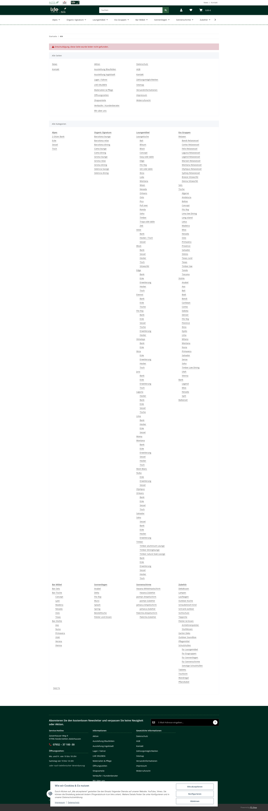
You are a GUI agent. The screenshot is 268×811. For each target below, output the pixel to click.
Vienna (185, 375)
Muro (96, 600)
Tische (143, 306)
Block (142, 148)
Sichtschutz (184, 613)
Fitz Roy (143, 165)
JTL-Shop (253, 807)
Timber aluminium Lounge (152, 545)
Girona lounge (100, 156)
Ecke (54, 140)
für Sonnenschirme (191, 661)
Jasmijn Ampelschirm (146, 596)
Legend (185, 383)
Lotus (184, 221)
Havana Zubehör (147, 592)
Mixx (184, 229)
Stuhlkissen (187, 629)
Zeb (141, 225)
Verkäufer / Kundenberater (106, 105)
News (206, 2)
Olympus (140, 489)
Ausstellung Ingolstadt (104, 74)
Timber (143, 217)
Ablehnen (194, 801)
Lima (138, 416)
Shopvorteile (100, 100)
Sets (180, 185)
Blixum (143, 144)
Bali (141, 140)
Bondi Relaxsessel (190, 140)
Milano (185, 339)
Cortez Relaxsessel (190, 144)
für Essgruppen (189, 653)
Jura (138, 371)
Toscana (186, 274)
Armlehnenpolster (190, 625)
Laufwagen (184, 596)
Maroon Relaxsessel (191, 160)
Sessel (55, 144)
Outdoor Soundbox (187, 637)
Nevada (143, 189)
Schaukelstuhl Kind (188, 604)
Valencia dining (101, 173)
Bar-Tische (57, 592)
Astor (138, 229)
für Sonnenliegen (190, 657)
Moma (139, 436)
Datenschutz (73, 802)
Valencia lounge (101, 169)
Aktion (97, 64)
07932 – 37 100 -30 (64, 744)
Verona (58, 641)
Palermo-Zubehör (148, 617)
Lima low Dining (189, 213)
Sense (184, 359)
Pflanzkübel (184, 681)
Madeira (186, 225)
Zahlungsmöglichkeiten (147, 79)
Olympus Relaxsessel (192, 169)
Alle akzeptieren (195, 786)
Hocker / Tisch (146, 237)
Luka (142, 177)
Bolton (185, 201)
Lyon (57, 600)
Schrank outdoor (186, 609)
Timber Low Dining (190, 367)
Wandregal (184, 677)
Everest (139, 294)
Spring (97, 609)
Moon (142, 185)
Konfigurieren (194, 794)
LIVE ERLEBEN (100, 84)
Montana (144, 181)
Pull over (144, 205)
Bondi (184, 298)
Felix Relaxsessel (189, 148)
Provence (186, 246)
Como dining (100, 152)
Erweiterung (145, 282)
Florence (186, 323)
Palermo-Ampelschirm (146, 613)
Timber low (187, 266)
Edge (142, 160)
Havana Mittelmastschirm (148, 588)
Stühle (182, 278)
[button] (181, 10)
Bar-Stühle (57, 621)
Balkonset (183, 400)
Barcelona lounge (102, 136)
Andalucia (186, 197)
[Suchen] (165, 10)
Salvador (140, 513)
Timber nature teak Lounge (152, 554)
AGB (138, 69)
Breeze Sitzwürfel (190, 177)
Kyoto (184, 331)
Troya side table (147, 221)
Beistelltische (100, 613)
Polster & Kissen (186, 621)
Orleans (143, 193)
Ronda (143, 209)
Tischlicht (183, 673)
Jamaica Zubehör (147, 609)
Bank (142, 233)
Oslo (142, 197)
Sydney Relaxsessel (191, 173)
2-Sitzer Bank (58, 136)
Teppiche (183, 617)
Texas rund (187, 258)
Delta (96, 592)
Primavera (186, 242)
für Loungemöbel (190, 649)
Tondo (185, 270)
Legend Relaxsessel (191, 156)
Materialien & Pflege (103, 90)
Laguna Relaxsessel (191, 152)
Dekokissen (184, 588)
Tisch (54, 148)
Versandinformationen (146, 90)
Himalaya (140, 339)
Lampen (182, 592)
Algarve (185, 193)
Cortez (185, 306)
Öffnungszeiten (101, 95)
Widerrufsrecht (143, 100)
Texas (184, 262)
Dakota (185, 310)
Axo (183, 286)
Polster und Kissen (103, 617)
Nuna (184, 347)
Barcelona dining (102, 144)
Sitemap (140, 84)
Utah (184, 371)
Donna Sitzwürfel (190, 181)
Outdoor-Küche (186, 600)
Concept (143, 152)
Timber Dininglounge (150, 550)
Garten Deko (184, 633)
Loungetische (142, 136)
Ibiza (142, 173)
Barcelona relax (101, 140)
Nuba (139, 473)
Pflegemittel (184, 641)
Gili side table (146, 169)
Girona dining (100, 165)
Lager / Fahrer (100, 79)
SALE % (56, 688)
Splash (97, 604)
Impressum (60, 802)
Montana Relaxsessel (192, 165)
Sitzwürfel (144, 266)
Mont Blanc (141, 468)
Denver (185, 314)
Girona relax (100, 160)
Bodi (184, 294)
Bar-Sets (56, 588)
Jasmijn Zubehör (147, 600)
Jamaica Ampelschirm (146, 604)
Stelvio (185, 254)
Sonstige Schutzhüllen (192, 665)
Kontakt (214, 2)
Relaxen (182, 136)
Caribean (186, 302)
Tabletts (182, 669)
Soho (142, 213)
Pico (141, 201)
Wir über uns (100, 110)
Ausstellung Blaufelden (105, 69)
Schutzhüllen (185, 645)
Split (184, 396)
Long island (187, 217)
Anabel (185, 282)
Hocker (143, 258)
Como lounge (100, 148)
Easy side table (147, 156)
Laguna (139, 391)
